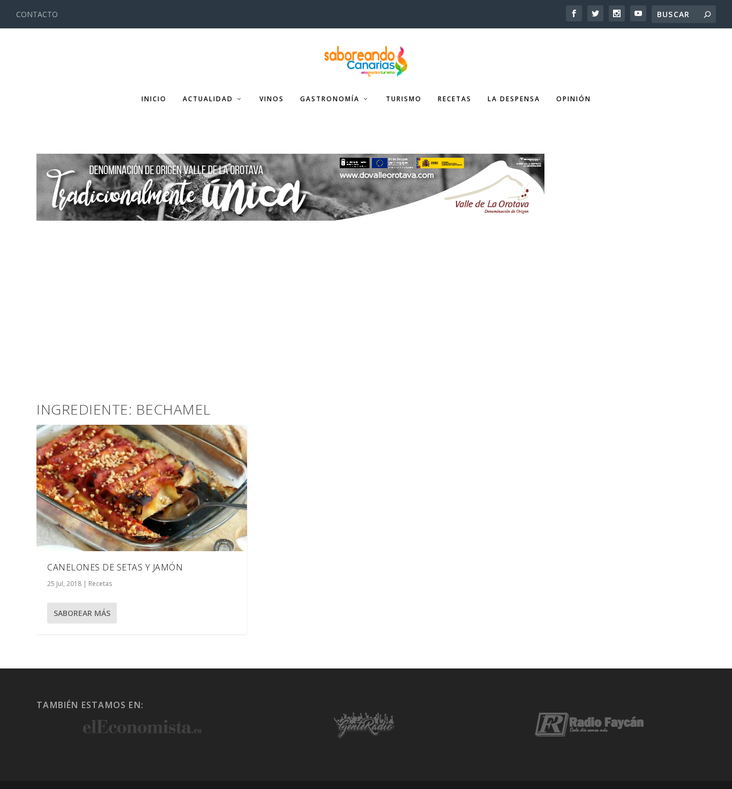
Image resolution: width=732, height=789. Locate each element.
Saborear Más (82, 613)
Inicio (154, 99)
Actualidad (208, 99)
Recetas (455, 99)
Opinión (573, 99)
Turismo (404, 99)
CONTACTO (37, 14)
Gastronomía (330, 99)
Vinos (271, 99)
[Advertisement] (366, 301)
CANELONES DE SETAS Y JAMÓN (115, 567)
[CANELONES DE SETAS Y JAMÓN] (141, 488)
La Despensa (514, 99)
